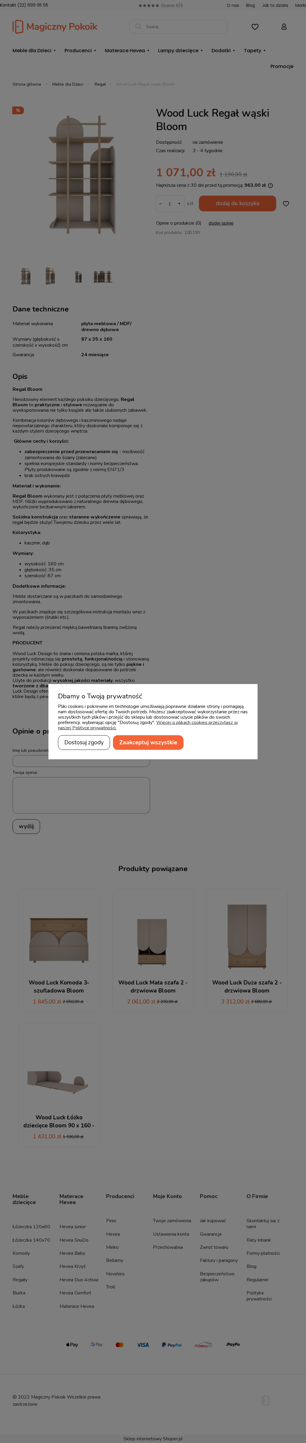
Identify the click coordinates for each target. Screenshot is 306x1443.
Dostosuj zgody (84, 742)
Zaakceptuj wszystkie (148, 742)
